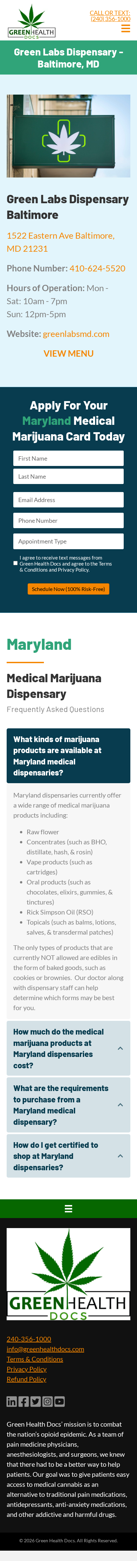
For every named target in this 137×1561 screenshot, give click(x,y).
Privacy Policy (27, 1369)
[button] (68, 755)
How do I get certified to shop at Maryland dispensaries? (55, 1156)
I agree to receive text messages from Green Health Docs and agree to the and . (66, 564)
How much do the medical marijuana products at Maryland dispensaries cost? (58, 1048)
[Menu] (68, 1208)
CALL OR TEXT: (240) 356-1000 (110, 15)
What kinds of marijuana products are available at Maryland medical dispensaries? (57, 755)
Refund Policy (26, 1379)
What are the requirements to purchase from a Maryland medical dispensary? (60, 1104)
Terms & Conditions (35, 1359)
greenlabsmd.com (76, 333)
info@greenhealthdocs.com (45, 1349)
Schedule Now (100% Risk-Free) (68, 589)
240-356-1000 (29, 1339)
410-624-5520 (97, 268)
